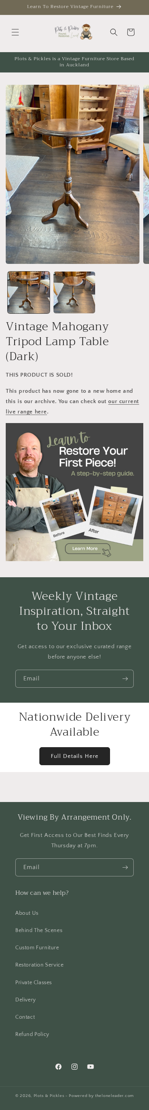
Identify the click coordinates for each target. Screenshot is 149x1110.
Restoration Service (39, 965)
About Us (27, 913)
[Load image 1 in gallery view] (29, 293)
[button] (15, 32)
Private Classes (33, 983)
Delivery (25, 1000)
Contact (25, 1017)
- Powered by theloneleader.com (99, 1096)
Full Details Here (75, 756)
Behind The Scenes (38, 930)
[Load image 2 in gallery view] (74, 293)
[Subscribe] (125, 679)
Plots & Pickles (49, 1096)
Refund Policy (32, 1034)
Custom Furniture (37, 948)
